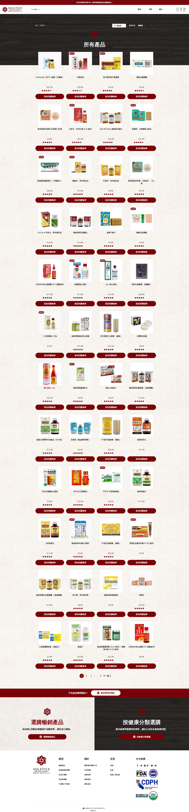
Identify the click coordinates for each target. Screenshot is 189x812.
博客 (150, 9)
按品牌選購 (63, 779)
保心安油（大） (50, 388)
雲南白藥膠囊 (141, 77)
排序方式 (132, 25)
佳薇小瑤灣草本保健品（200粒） (49, 440)
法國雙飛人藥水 (80, 284)
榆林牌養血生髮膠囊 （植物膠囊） (49, 595)
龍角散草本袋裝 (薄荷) (80, 543)
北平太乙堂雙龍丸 (80, 491)
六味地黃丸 (49, 543)
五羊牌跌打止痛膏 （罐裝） (111, 336)
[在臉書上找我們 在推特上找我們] (137, 765)
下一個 (106, 676)
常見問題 (87, 770)
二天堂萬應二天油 (50, 336)
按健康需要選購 (64, 770)
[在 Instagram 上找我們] (144, 765)
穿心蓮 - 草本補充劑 (80, 595)
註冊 (111, 770)
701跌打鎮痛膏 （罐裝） (111, 440)
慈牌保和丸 (141, 440)
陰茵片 (80, 647)
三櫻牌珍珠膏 (141, 336)
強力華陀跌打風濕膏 (111, 77)
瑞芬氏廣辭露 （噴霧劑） (142, 284)
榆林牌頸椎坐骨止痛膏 (80, 336)
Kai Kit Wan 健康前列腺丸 (111, 129)
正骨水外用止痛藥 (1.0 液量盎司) (142, 647)
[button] (47, 90)
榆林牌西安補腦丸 (80, 233)
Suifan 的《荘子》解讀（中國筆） (50, 77)
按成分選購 (63, 775)
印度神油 (80, 77)
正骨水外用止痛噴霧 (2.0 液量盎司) (50, 284)
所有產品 (42, 25)
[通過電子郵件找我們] (155, 765)
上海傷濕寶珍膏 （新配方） (50, 647)
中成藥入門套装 (64, 784)
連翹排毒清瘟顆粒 (111, 595)
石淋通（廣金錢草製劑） (80, 440)
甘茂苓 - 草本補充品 (111, 181)
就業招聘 (87, 775)
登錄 (111, 765)
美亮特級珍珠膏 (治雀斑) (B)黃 (50, 129)
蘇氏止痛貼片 (111, 388)
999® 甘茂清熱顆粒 (111, 491)
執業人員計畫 (115, 775)
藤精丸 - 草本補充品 (80, 181)
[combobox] (35, 9)
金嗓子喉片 (111, 233)
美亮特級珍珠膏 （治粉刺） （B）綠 (141, 182)
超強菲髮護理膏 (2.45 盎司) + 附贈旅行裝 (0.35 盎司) (111, 648)
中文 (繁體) (34, 9)
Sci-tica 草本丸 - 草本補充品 (50, 233)
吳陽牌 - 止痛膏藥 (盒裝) (141, 129)
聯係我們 (87, 779)
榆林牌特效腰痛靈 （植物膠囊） (141, 388)
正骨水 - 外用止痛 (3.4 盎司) (80, 129)
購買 (139, 9)
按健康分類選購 (143, 736)
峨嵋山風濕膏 (141, 233)
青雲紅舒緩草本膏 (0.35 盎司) (142, 543)
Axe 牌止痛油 (111, 284)
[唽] (140, 765)
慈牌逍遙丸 (141, 491)
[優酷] (151, 765)
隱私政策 (87, 784)
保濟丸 (141, 595)
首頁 (36, 25)
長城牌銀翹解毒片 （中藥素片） (49, 181)
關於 (161, 9)
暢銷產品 (62, 765)
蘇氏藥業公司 (100, 808)
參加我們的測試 (107, 693)
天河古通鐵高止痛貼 (50, 491)
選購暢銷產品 (49, 736)
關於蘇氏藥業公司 (90, 765)
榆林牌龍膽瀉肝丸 (80, 388)
